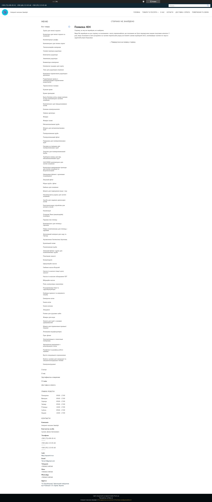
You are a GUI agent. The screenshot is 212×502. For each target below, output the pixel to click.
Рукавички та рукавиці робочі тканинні (53, 350)
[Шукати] (207, 5)
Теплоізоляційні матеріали (52, 47)
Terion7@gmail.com (48, 461)
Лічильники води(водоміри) (52, 332)
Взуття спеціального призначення (54, 355)
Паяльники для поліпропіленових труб (54, 141)
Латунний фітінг (48, 180)
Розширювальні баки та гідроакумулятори (51, 288)
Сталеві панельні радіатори (52, 51)
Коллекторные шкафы (50, 40)
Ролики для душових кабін (52, 313)
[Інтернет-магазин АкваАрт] (5, 12)
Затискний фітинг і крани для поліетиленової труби (52, 251)
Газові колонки (48, 306)
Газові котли (47, 302)
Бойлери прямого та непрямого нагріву (54, 294)
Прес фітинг (47, 335)
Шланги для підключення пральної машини (54, 327)
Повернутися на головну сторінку (123, 42)
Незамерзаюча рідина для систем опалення (54, 195)
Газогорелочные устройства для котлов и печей (54, 206)
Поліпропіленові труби (50, 133)
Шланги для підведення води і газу (55, 191)
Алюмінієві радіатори (50, 58)
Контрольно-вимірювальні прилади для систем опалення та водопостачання (55, 169)
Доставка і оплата (182, 12)
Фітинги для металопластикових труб (53, 129)
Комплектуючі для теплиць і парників (52, 224)
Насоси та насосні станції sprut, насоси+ (53, 272)
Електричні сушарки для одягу (53, 66)
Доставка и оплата (48, 385)
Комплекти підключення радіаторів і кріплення (55, 74)
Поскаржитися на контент (106, 500)
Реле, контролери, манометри (53, 284)
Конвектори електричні (51, 62)
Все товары (45, 27)
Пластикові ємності (49, 256)
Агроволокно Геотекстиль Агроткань (55, 239)
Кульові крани (47, 89)
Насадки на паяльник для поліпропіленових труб (51, 147)
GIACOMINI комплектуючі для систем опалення (53, 163)
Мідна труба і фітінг (49, 183)
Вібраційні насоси (49, 280)
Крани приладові (49, 93)
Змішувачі (46, 310)
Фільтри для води (49, 317)
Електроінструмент (49, 364)
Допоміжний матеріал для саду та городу (54, 235)
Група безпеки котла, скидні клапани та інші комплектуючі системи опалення (55, 98)
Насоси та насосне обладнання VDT (55, 276)
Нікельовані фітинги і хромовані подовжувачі (54, 175)
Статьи (43, 370)
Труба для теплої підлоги (51, 31)
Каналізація (47, 211)
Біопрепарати (47, 260)
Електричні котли (48, 298)
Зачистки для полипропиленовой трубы (54, 152)
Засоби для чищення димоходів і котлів (54, 201)
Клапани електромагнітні (51, 109)
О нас (162, 12)
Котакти (170, 12)
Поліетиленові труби (50, 247)
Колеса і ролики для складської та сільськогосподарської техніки (54, 359)
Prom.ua (116, 496)
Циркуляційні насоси (50, 264)
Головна (136, 12)
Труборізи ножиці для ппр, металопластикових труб (52, 157)
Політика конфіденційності (123, 500)
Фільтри (45, 117)
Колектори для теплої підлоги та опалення (54, 35)
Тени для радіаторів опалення (53, 70)
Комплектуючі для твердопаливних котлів (55, 104)
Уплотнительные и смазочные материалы (53, 340)
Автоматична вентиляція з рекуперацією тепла (51, 345)
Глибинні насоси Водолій (51, 267)
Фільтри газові (48, 121)
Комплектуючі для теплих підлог (54, 43)
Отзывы (44, 381)
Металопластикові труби (51, 124)
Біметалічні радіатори (50, 55)
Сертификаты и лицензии (50, 377)
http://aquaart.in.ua (47, 455)
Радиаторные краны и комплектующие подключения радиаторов (53, 80)
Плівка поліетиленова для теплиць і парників (55, 229)
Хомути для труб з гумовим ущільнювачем (52, 322)
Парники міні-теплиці (50, 220)
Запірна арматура (49, 113)
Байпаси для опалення (50, 187)
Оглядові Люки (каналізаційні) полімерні (53, 215)
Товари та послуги (149, 12)
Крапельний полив (49, 243)
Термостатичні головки (50, 86)
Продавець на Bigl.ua (106, 498)
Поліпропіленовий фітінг (51, 137)
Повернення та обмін (200, 12)
